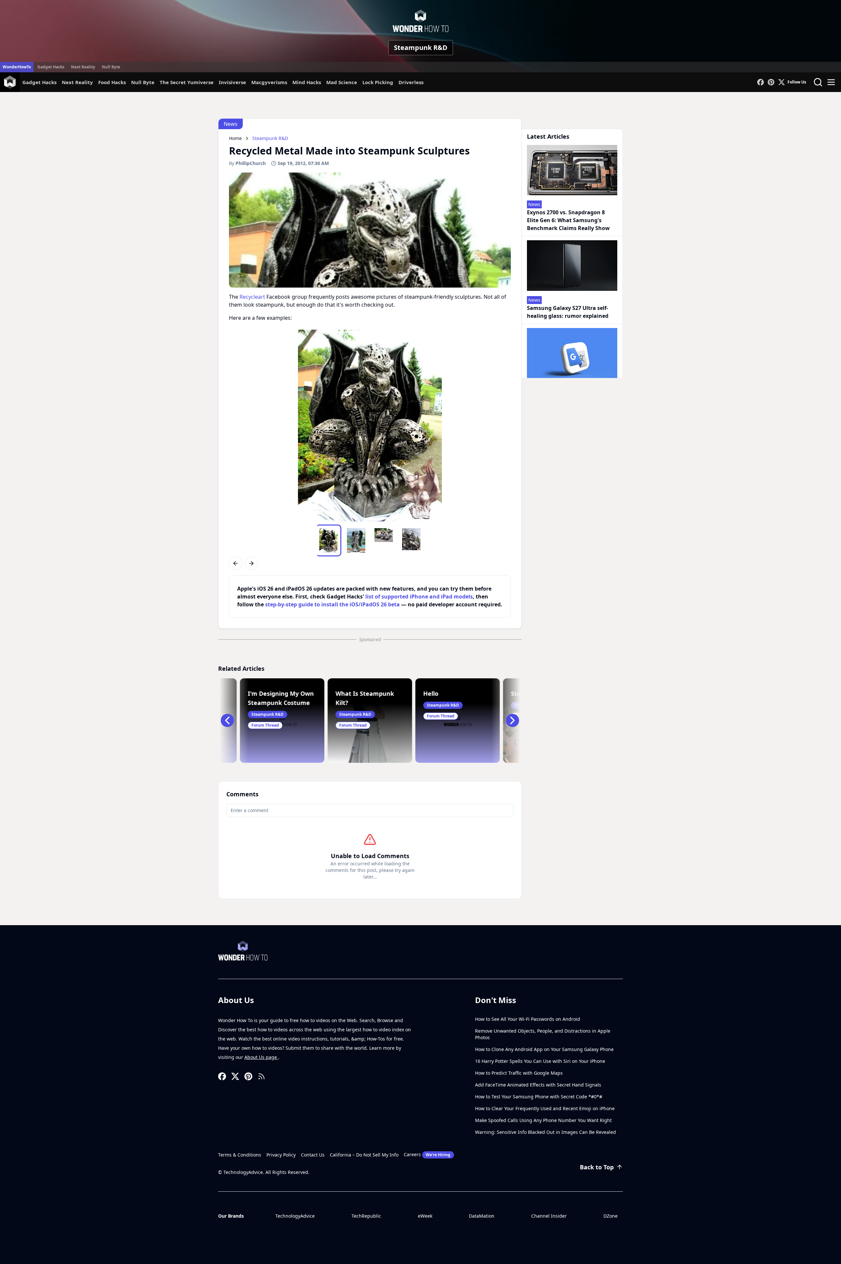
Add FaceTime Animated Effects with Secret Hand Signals (538, 1085)
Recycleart (252, 296)
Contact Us (313, 1155)
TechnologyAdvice (295, 1216)
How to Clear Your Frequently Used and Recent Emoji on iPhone (545, 1108)
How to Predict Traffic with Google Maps (519, 1073)
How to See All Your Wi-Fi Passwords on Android (527, 1019)
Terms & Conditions (239, 1155)
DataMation (481, 1216)
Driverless (410, 82)
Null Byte (111, 67)
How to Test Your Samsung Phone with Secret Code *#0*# (538, 1096)
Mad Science (341, 82)
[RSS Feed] (261, 1076)
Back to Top (597, 1167)
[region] (370, 425)
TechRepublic (366, 1216)
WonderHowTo (17, 67)
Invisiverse (232, 82)
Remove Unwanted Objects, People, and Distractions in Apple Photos (542, 1034)
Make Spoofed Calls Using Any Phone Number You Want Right (543, 1120)
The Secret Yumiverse (187, 82)
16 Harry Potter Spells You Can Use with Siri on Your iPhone (540, 1061)
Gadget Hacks (50, 67)
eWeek (425, 1216)
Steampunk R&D (420, 47)
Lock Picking (377, 82)
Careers (427, 1154)
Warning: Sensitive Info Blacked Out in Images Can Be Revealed (545, 1132)
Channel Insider (549, 1216)
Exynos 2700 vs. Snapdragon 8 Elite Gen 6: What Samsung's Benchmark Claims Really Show (568, 220)
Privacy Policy (281, 1155)
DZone (610, 1216)
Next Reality (83, 67)
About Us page (261, 1057)
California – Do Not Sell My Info (364, 1155)
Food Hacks (112, 82)
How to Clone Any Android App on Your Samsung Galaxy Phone (544, 1049)
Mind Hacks (306, 82)
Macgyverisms (269, 82)
